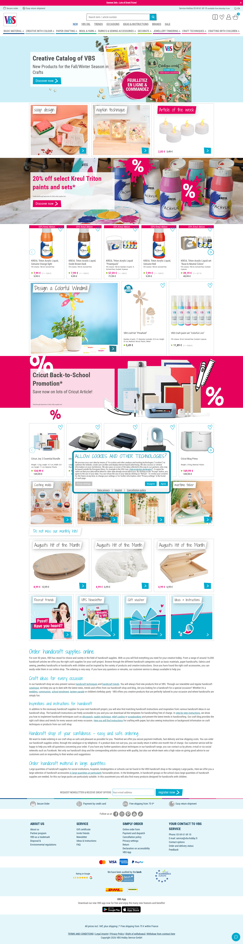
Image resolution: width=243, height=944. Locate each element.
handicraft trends (110, 684)
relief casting (118, 716)
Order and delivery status (181, 845)
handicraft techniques (86, 684)
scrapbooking (134, 716)
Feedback (173, 849)
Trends (98, 24)
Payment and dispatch (134, 833)
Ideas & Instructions (135, 24)
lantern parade (77, 691)
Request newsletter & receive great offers (85, 792)
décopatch (87, 716)
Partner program (38, 833)
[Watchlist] (222, 17)
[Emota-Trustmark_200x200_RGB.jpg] (163, 875)
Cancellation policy (132, 837)
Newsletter (81, 837)
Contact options (177, 842)
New (75, 24)
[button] (32, 252)
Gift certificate (83, 829)
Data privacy (103, 490)
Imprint (118, 490)
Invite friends (82, 833)
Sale (167, 24)
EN (238, 8)
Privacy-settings (130, 840)
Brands (156, 24)
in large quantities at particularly (86, 772)
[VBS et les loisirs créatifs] (10, 20)
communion (45, 691)
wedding (33, 691)
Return (126, 844)
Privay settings (83, 483)
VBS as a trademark (40, 837)
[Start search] (153, 17)
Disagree (151, 483)
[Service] (215, 17)
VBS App (127, 852)
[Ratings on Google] (83, 875)
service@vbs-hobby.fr (186, 838)
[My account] (228, 17)
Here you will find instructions (108, 720)
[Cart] (235, 17)
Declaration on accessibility (136, 848)
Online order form (131, 829)
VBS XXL (85, 24)
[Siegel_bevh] (124, 877)
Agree (163, 483)
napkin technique (102, 716)
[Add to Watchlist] (60, 229)
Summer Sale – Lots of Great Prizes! (121, 2)
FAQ (78, 844)
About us (34, 829)
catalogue (34, 687)
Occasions (112, 24)
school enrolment (60, 691)
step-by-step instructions (188, 712)
